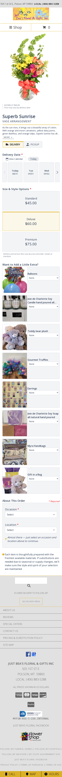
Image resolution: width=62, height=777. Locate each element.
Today (33, 158)
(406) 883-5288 (50, 3)
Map (32, 774)
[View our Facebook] (28, 655)
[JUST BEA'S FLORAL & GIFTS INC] (31, 19)
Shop (17, 27)
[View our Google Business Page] (33, 655)
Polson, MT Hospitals (48, 749)
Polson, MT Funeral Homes (16, 749)
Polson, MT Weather (14, 754)
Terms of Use (53, 764)
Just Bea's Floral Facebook (31, 725)
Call (11, 774)
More (7, 137)
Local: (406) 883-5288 (31, 679)
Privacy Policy (9, 764)
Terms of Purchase (31, 764)
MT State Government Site (44, 754)
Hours (53, 774)
